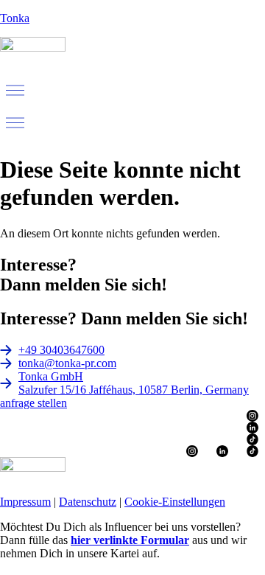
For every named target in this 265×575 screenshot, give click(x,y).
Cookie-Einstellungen (174, 501)
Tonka (14, 18)
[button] (132, 91)
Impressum (25, 501)
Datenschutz (87, 501)
